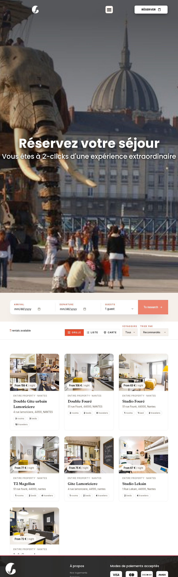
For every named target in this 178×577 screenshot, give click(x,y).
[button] (109, 9)
